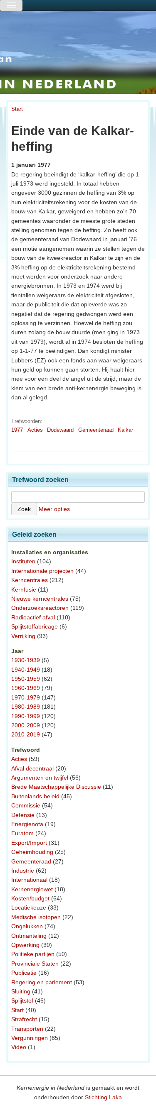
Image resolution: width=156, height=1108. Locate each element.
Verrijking (23, 636)
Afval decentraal (32, 768)
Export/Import (29, 842)
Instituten (23, 561)
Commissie (25, 805)
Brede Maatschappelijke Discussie (56, 786)
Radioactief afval (33, 617)
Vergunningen (29, 1038)
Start (17, 109)
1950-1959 (25, 678)
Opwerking (25, 945)
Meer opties (54, 509)
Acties (35, 430)
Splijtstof (22, 1000)
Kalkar (125, 430)
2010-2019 (25, 734)
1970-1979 (25, 697)
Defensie (23, 815)
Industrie (22, 870)
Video (18, 1047)
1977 (17, 430)
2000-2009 (25, 725)
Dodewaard (60, 430)
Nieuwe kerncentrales (39, 598)
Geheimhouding (32, 852)
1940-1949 (25, 669)
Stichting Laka (103, 1097)
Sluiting (20, 991)
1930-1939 (25, 660)
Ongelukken (27, 926)
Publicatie (24, 972)
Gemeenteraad (96, 430)
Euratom (22, 833)
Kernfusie (23, 589)
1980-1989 (25, 706)
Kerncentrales (29, 580)
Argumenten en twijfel (39, 777)
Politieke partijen (32, 954)
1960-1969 (25, 688)
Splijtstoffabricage (34, 626)
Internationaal (29, 879)
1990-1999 (25, 716)
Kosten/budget (30, 898)
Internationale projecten (42, 570)
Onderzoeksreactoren (40, 607)
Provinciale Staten (35, 963)
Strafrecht (24, 1019)
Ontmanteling (29, 935)
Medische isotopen (36, 917)
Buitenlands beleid (35, 796)
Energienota (27, 824)
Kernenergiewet (32, 889)
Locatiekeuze (28, 907)
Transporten (27, 1028)
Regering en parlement (41, 982)
